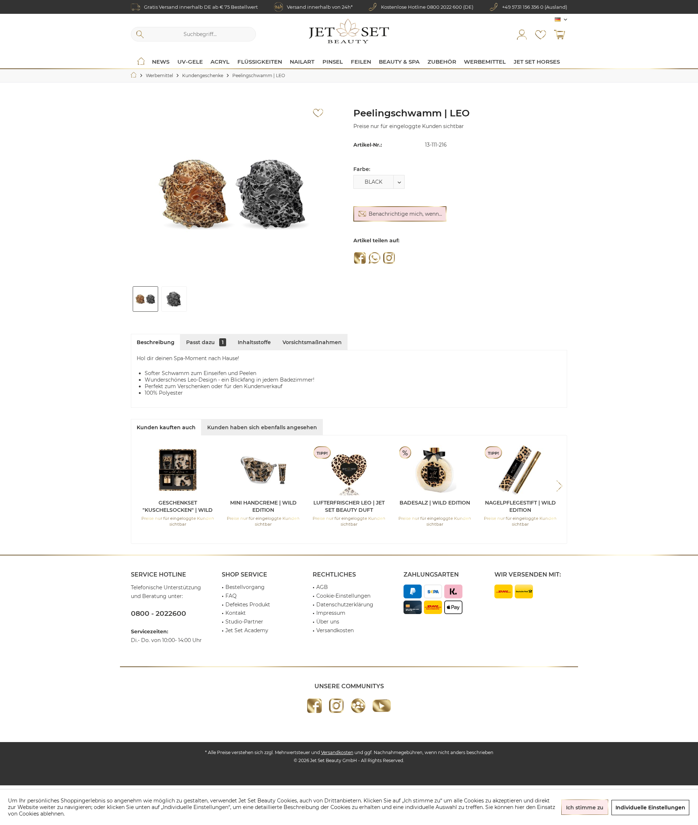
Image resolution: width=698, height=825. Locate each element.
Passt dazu (205, 342)
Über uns (327, 621)
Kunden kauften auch (166, 427)
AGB (322, 587)
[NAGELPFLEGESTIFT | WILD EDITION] (520, 470)
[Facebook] (360, 258)
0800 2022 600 (444, 7)
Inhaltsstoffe (254, 342)
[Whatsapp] (374, 258)
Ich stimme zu (584, 807)
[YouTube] (382, 705)
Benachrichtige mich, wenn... (405, 214)
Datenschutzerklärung (344, 604)
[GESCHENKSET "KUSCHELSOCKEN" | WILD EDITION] (177, 470)
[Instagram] (389, 258)
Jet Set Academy (246, 630)
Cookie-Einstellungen (343, 596)
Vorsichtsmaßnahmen (312, 342)
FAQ (231, 596)
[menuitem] (559, 34)
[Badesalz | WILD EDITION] (434, 470)
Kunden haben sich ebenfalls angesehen (262, 427)
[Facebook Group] (358, 705)
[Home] (141, 61)
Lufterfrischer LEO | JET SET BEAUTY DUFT (349, 506)
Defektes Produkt (247, 604)
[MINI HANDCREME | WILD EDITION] (263, 470)
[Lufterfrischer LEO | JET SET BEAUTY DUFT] (349, 470)
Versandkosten (335, 630)
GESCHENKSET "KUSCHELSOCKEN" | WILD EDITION (178, 506)
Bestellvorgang (245, 587)
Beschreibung (155, 342)
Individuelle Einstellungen (650, 807)
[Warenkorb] (559, 34)
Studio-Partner (244, 621)
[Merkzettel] (540, 34)
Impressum (330, 613)
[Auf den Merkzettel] (318, 113)
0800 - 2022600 (158, 613)
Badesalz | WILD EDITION (435, 502)
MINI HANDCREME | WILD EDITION (263, 506)
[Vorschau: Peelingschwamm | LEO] (145, 299)
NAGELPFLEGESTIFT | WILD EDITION (520, 506)
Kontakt (235, 613)
